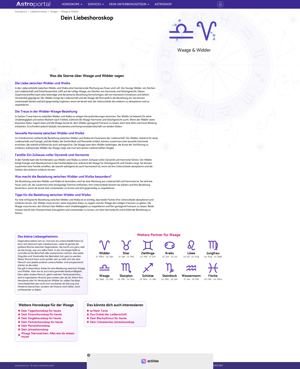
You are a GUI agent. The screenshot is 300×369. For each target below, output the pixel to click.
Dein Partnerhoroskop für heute (42, 322)
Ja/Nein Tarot (99, 311)
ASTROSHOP (163, 4)
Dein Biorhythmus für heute (108, 318)
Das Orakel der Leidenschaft (108, 314)
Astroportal (21, 12)
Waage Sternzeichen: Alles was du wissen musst (47, 334)
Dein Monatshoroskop (35, 326)
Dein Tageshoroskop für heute (41, 311)
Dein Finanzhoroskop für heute (41, 314)
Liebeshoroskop (38, 12)
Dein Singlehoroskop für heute (41, 318)
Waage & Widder (69, 12)
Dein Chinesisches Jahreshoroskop (112, 322)
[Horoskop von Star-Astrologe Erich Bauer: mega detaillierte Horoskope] (33, 4)
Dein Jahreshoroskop (34, 329)
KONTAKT (217, 365)
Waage (53, 12)
